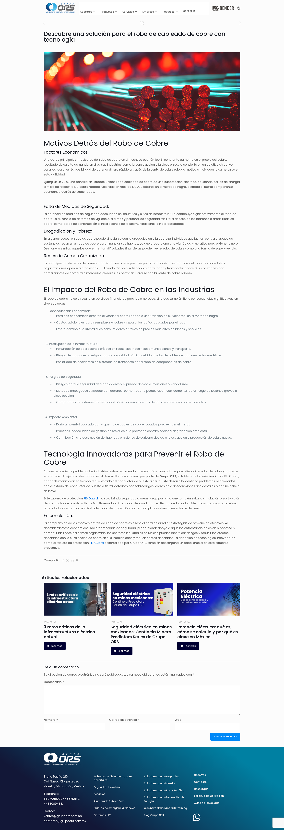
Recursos (168, 12)
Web (178, 720)
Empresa (148, 12)
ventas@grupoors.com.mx (63, 816)
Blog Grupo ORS (154, 815)
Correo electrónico (124, 720)
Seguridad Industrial (107, 787)
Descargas (201, 789)
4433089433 (53, 804)
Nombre (51, 720)
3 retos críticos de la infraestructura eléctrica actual (69, 632)
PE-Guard (91, 498)
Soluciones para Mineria (159, 783)
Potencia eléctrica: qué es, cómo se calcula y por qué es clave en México (207, 632)
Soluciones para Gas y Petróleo (164, 790)
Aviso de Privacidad (207, 803)
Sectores (86, 12)
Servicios (128, 12)
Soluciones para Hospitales (161, 776)
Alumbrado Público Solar (109, 801)
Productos (107, 12)
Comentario (54, 682)
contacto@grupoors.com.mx (65, 821)
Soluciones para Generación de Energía (164, 799)
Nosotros (200, 775)
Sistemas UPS (102, 815)
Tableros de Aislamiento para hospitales (113, 778)
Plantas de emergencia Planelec (114, 808)
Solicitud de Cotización (209, 796)
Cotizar (187, 11)
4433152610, (71, 799)
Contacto (200, 782)
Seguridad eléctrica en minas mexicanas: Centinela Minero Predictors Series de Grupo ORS (141, 634)
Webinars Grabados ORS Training (165, 808)
